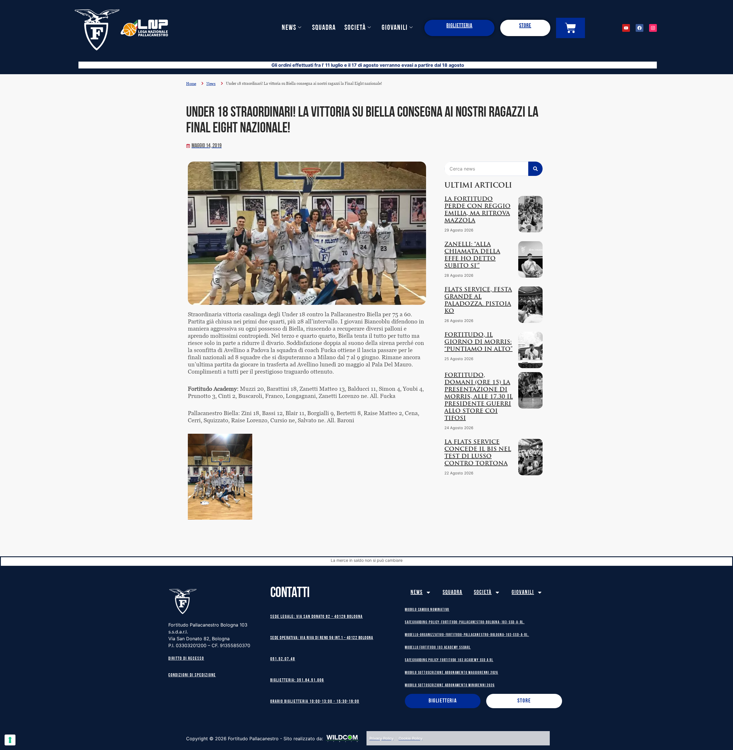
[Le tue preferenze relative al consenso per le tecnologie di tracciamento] (10, 740)
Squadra (324, 28)
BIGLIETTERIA (459, 26)
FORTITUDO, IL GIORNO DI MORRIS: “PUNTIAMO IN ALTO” (478, 342)
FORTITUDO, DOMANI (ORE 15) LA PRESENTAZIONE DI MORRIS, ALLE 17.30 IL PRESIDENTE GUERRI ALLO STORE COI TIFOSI (478, 397)
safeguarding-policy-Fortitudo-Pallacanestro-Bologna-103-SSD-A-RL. (465, 622)
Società (355, 28)
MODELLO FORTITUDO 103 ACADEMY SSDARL (438, 647)
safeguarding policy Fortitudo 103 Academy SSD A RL (449, 660)
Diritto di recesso (186, 659)
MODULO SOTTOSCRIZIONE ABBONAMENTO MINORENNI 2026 (449, 685)
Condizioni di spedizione (192, 675)
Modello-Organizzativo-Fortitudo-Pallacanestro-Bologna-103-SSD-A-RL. (467, 635)
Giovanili (395, 28)
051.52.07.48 (282, 659)
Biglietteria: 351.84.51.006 (297, 680)
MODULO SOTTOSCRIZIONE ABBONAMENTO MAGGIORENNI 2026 (451, 673)
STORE (525, 26)
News (289, 28)
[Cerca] (535, 169)
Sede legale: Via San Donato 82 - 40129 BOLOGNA (316, 617)
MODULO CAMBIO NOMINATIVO (427, 610)
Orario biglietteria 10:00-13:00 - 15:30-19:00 (314, 702)
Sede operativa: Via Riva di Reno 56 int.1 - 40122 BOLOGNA (321, 638)
